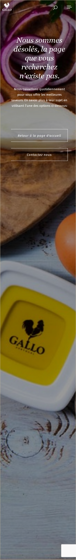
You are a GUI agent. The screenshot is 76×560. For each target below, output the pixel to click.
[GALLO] (8, 7)
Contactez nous (39, 155)
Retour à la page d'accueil (39, 136)
